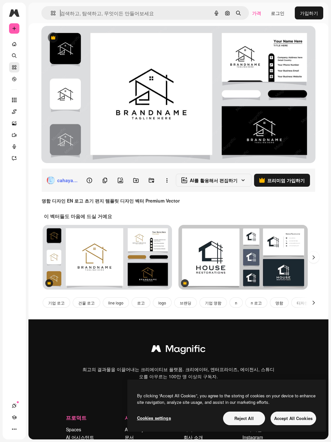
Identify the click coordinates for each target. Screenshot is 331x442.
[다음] (313, 257)
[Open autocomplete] (50, 13)
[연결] (14, 406)
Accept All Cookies (293, 418)
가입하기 (309, 13)
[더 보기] (14, 429)
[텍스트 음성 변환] (14, 146)
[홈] (14, 44)
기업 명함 (213, 302)
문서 (129, 437)
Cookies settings (154, 418)
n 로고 (256, 302)
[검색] (14, 55)
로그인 (277, 13)
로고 (141, 302)
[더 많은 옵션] (166, 180)
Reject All (244, 418)
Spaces (73, 429)
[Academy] (14, 417)
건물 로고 (86, 302)
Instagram (252, 437)
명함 (279, 302)
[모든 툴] (14, 100)
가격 (256, 13)
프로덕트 (76, 417)
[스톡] (14, 67)
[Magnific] (178, 350)
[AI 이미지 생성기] (14, 123)
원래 (78, 38)
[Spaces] (14, 111)
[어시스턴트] (14, 158)
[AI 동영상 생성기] (14, 135)
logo (162, 302)
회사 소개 (193, 437)
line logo (115, 302)
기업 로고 (56, 302)
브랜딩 (185, 302)
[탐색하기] (14, 79)
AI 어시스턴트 (80, 437)
